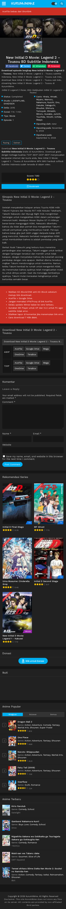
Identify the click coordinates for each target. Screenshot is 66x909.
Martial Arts (23, 727)
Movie (12, 116)
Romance (35, 785)
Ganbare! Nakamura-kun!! (25, 821)
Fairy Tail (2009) (26, 767)
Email (37, 433)
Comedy (47, 725)
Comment (8, 402)
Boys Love (24, 824)
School (31, 809)
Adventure (37, 725)
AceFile (18, 349)
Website (6, 445)
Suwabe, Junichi (52, 114)
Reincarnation (56, 875)
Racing (6, 143)
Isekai (46, 875)
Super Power (46, 727)
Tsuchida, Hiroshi (44, 117)
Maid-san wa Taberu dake (25, 853)
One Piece (23, 737)
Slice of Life (34, 856)
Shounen (34, 727)
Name (6, 433)
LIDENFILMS (17, 100)
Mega (46, 349)
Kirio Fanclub (18, 806)
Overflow (22, 782)
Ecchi (27, 785)
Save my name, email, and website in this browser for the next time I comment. (32, 457)
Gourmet (23, 856)
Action (28, 725)
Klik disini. (32, 317)
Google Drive (32, 349)
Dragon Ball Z (25, 722)
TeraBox (32, 354)
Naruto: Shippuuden (28, 752)
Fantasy (56, 725)
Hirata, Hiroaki (50, 96)
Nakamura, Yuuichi (45, 102)
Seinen (17, 143)
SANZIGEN (9, 103)
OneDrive (19, 354)
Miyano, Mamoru (44, 99)
